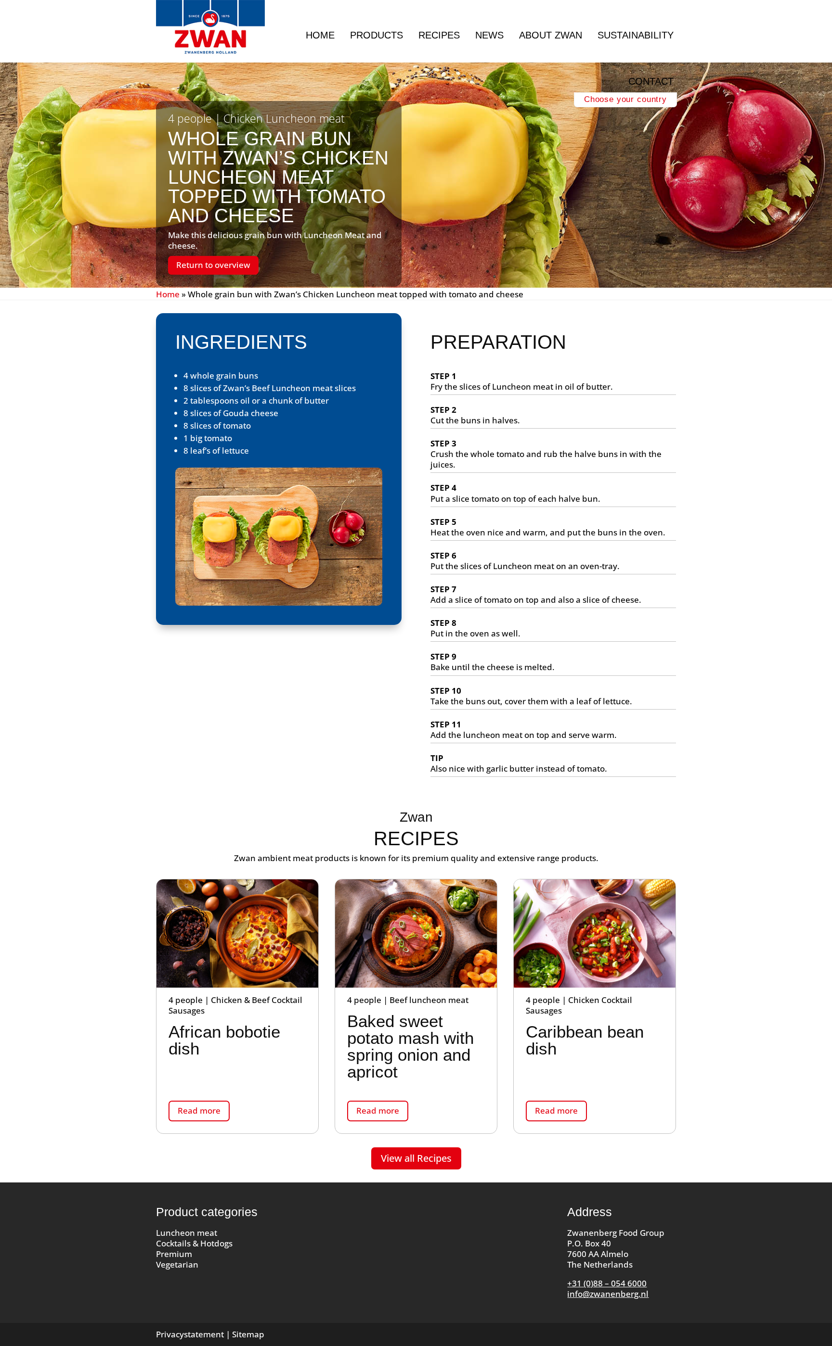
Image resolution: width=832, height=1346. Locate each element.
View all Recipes (416, 1158)
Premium (174, 1253)
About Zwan (550, 35)
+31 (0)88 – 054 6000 (607, 1283)
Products (376, 35)
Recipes (439, 35)
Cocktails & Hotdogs (194, 1243)
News (489, 35)
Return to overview (213, 264)
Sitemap (248, 1334)
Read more (199, 1110)
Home (320, 35)
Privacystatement (190, 1334)
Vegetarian (177, 1264)
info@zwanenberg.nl (608, 1293)
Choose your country (625, 99)
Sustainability (636, 35)
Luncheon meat (186, 1232)
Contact (651, 81)
